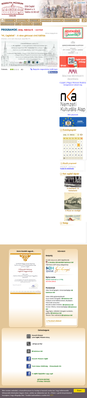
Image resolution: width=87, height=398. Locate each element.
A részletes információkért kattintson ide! (61, 262)
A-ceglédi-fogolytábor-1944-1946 (42, 373)
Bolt (16, 24)
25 (67, 155)
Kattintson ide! (67, 298)
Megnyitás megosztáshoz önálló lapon (45, 69)
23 (81, 151)
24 (64, 155)
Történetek (9, 20)
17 (64, 151)
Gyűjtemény (21, 20)
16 (81, 148)
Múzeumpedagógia (7, 24)
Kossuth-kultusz (70, 20)
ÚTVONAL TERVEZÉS (43, 381)
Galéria (36, 24)
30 (81, 155)
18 (67, 151)
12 (70, 148)
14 (75, 148)
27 (73, 155)
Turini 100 (26, 24)
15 (78, 148)
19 (70, 151)
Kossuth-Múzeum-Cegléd (40, 359)
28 (75, 155)
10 (64, 148)
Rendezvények (46, 20)
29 (78, 155)
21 (75, 151)
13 (73, 148)
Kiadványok (56, 20)
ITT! (51, 395)
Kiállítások (33, 20)
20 (73, 151)
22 (78, 151)
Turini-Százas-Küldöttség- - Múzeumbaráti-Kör (46, 366)
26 (70, 155)
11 (67, 148)
